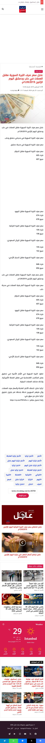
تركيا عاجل (19, 479)
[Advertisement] (22, 38)
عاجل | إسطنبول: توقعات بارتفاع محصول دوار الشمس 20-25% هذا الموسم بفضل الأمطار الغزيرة (11, 683)
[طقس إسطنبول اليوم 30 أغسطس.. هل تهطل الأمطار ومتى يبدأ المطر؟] (12, 575)
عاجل (30, 484)
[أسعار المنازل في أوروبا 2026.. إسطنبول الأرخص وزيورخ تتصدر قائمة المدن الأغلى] (11, 697)
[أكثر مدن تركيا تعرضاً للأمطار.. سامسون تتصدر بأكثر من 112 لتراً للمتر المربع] (33, 575)
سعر (8, 479)
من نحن (17, 728)
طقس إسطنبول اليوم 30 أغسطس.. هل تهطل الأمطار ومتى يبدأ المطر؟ (12, 585)
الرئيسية (38, 66)
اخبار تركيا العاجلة (34, 470)
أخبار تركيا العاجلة (13, 456)
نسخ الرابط (22, 495)
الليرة (8, 474)
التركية (28, 474)
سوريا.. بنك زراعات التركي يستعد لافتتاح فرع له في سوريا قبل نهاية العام (34, 707)
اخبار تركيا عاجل (16, 470)
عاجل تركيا (19, 484)
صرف (39, 484)
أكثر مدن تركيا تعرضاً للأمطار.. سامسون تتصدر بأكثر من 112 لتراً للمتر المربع (33, 585)
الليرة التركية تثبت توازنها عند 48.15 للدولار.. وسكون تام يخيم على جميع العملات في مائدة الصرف (33, 683)
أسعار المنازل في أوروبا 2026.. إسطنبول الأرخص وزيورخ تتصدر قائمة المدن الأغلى (12, 709)
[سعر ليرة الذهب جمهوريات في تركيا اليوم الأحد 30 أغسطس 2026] (12, 599)
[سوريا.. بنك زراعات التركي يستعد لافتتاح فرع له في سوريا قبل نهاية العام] (33, 697)
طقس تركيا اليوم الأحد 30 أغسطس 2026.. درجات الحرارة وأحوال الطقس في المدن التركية (33, 610)
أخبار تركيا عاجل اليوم (32, 465)
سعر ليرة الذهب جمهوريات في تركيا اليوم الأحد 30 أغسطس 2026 (13, 609)
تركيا (30, 479)
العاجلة (17, 474)
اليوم (39, 479)
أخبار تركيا (32, 66)
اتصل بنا (35, 728)
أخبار (39, 456)
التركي (38, 474)
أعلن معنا (10, 728)
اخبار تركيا (15, 465)
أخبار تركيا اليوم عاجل (15, 460)
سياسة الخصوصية (25, 728)
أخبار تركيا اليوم (35, 460)
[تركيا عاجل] (22, 9)
